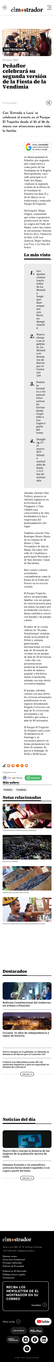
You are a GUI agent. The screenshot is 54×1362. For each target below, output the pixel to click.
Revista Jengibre (11, 103)
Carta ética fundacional (14, 1259)
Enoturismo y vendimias (10, 861)
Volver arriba (9, 1321)
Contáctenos (8, 1277)
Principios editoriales (12, 1262)
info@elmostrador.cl (26, 1250)
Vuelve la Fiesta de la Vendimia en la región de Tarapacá (19, 830)
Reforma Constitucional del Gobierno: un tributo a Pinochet (27, 1004)
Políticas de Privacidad (13, 1265)
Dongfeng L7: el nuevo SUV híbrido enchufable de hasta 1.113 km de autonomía (40, 460)
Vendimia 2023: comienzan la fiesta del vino (16, 892)
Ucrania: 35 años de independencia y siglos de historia (26, 1034)
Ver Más (25, 1074)
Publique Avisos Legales (14, 1274)
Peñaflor (8, 789)
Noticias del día (19, 1119)
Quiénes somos (10, 1256)
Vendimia (21, 789)
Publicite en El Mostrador (15, 1270)
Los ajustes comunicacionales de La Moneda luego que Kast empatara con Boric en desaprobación (40, 299)
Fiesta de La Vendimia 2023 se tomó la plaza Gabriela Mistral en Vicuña (24, 924)
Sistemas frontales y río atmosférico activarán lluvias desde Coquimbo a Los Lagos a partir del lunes (40, 407)
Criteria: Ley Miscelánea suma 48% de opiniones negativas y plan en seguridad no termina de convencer (26, 1064)
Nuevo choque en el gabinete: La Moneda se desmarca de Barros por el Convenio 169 (40, 355)
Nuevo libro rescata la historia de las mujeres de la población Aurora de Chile (26, 1153)
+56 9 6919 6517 (10, 1250)
